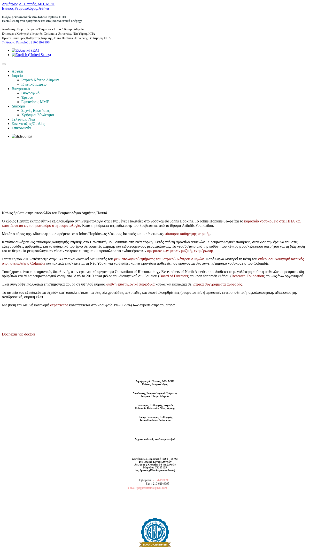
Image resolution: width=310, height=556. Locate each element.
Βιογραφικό (21, 89)
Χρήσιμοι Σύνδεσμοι (37, 115)
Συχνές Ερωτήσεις (35, 110)
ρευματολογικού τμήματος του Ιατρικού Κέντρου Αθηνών (159, 259)
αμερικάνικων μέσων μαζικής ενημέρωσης (180, 251)
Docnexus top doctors (18, 334)
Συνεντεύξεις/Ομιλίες (28, 124)
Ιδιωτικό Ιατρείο (33, 84)
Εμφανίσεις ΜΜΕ (35, 102)
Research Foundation (248, 276)
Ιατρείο (17, 76)
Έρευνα (27, 97)
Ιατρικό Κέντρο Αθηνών (40, 80)
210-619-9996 (161, 480)
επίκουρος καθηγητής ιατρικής (186, 234)
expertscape (59, 305)
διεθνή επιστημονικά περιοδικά (130, 284)
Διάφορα (18, 106)
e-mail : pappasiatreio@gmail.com (147, 488)
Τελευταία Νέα (23, 119)
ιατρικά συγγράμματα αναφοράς (217, 284)
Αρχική (17, 71)
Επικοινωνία (21, 128)
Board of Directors (173, 276)
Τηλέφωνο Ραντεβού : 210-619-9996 (26, 42)
